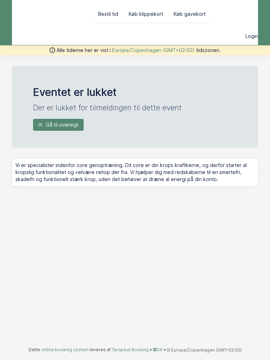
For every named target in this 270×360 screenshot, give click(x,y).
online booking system (65, 349)
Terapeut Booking (130, 349)
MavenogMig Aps (50, 13)
